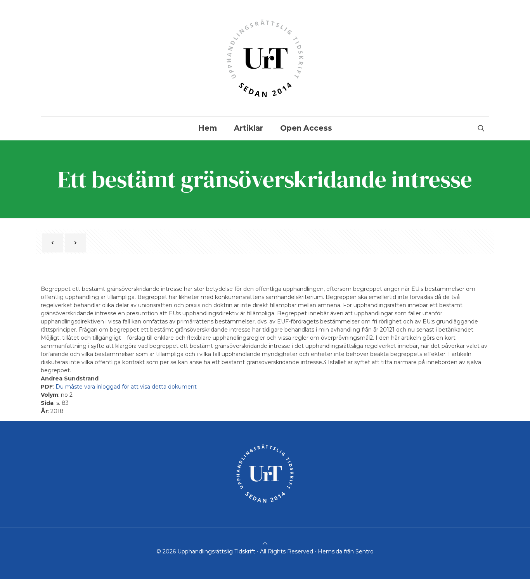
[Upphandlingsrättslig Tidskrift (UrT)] (265, 58)
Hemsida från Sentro (346, 551)
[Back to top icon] (265, 543)
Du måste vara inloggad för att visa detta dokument (126, 386)
